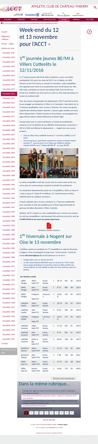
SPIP (61, 427)
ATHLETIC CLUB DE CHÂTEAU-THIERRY (59, 6)
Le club (7, 23)
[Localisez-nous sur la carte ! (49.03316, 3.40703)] (89, 32)
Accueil (4, 32)
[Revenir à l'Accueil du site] (2, 23)
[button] (95, 7)
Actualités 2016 (25, 23)
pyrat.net (42, 427)
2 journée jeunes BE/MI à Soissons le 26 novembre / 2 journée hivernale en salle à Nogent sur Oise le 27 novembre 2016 (49, 402)
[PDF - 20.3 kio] (49, 226)
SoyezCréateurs (52, 427)
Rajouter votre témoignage (63, 378)
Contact (5, 344)
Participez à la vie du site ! (86, 437)
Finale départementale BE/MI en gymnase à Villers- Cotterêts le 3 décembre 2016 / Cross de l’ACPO (50, 397)
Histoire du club (14, 23)
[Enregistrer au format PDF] (49, 44)
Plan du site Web (49, 420)
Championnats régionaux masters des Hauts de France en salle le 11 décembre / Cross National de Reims (49, 392)
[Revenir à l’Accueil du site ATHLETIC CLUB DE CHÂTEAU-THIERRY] (11, 8)
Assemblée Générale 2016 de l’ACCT (34, 406)
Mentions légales (63, 424)
